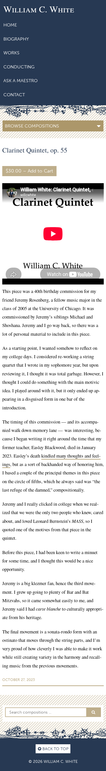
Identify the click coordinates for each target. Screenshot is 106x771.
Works (11, 52)
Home (10, 25)
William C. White (38, 9)
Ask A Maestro (20, 80)
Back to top (54, 748)
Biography (16, 39)
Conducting (18, 67)
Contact (14, 94)
